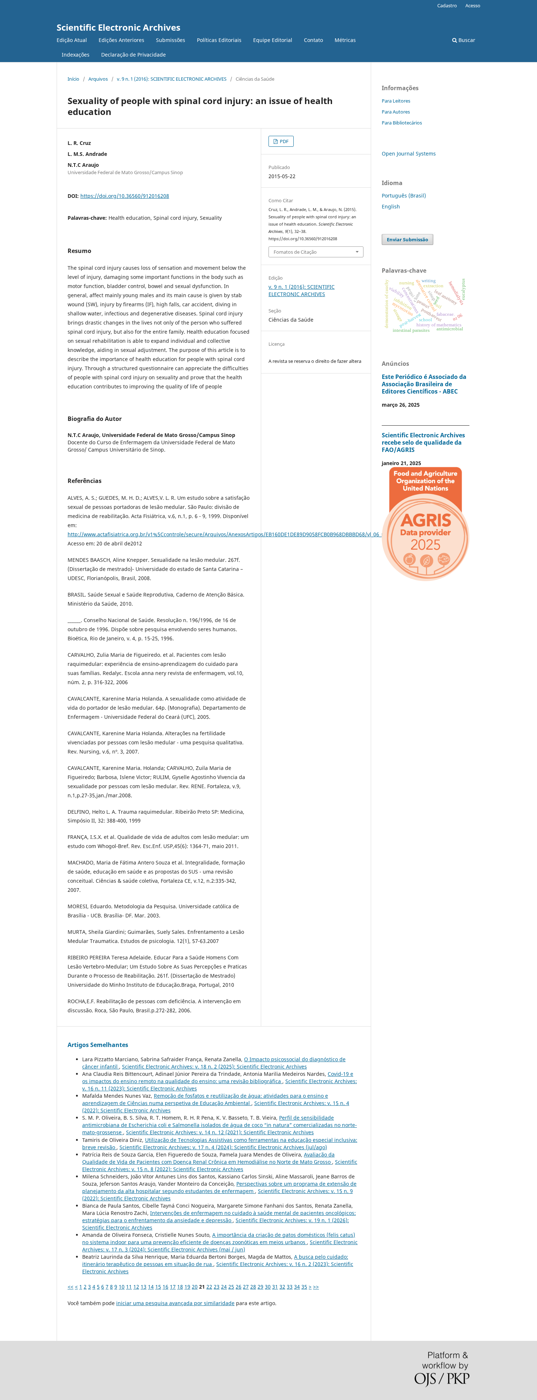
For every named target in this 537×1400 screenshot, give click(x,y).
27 (246, 1286)
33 (290, 1286)
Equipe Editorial (272, 40)
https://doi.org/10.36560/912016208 (124, 195)
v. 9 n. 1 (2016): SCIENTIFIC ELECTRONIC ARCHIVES (171, 79)
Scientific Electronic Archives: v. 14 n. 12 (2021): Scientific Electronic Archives (220, 1132)
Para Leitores (396, 100)
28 (253, 1286)
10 (122, 1286)
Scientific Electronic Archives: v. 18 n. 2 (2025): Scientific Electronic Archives (214, 1066)
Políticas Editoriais (219, 40)
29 (260, 1286)
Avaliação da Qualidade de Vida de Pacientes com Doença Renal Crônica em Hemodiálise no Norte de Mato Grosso (208, 1158)
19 (187, 1286)
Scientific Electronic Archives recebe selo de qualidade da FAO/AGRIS (423, 442)
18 (180, 1286)
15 (158, 1286)
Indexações (76, 54)
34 (297, 1286)
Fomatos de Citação (295, 252)
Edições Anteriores (121, 40)
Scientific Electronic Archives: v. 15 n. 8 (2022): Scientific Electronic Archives (219, 1165)
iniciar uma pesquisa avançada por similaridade (175, 1303)
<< (70, 1286)
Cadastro (447, 5)
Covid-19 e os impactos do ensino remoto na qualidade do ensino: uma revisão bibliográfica (217, 1077)
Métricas (345, 40)
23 (217, 1286)
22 (209, 1286)
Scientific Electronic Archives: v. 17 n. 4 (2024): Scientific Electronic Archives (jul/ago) (223, 1147)
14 (151, 1286)
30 (268, 1286)
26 (238, 1286)
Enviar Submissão (407, 239)
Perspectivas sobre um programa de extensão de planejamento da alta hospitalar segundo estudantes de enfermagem (219, 1187)
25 (231, 1286)
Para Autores (396, 111)
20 (195, 1286)
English (391, 206)
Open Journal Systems (409, 153)
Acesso (472, 5)
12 (136, 1286)
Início (73, 79)
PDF (284, 141)
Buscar (466, 40)
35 (304, 1286)
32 (282, 1286)
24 (224, 1286)
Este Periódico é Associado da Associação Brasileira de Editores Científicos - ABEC (424, 384)
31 (275, 1286)
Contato (313, 40)
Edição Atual (72, 40)
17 (173, 1286)
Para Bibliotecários (402, 122)
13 (143, 1286)
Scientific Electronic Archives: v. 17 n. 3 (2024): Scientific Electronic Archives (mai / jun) (220, 1246)
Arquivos (98, 79)
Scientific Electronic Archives (118, 27)
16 (165, 1286)
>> (316, 1286)
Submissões (170, 40)
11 (129, 1286)
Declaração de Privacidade (133, 54)
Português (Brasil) (404, 195)
